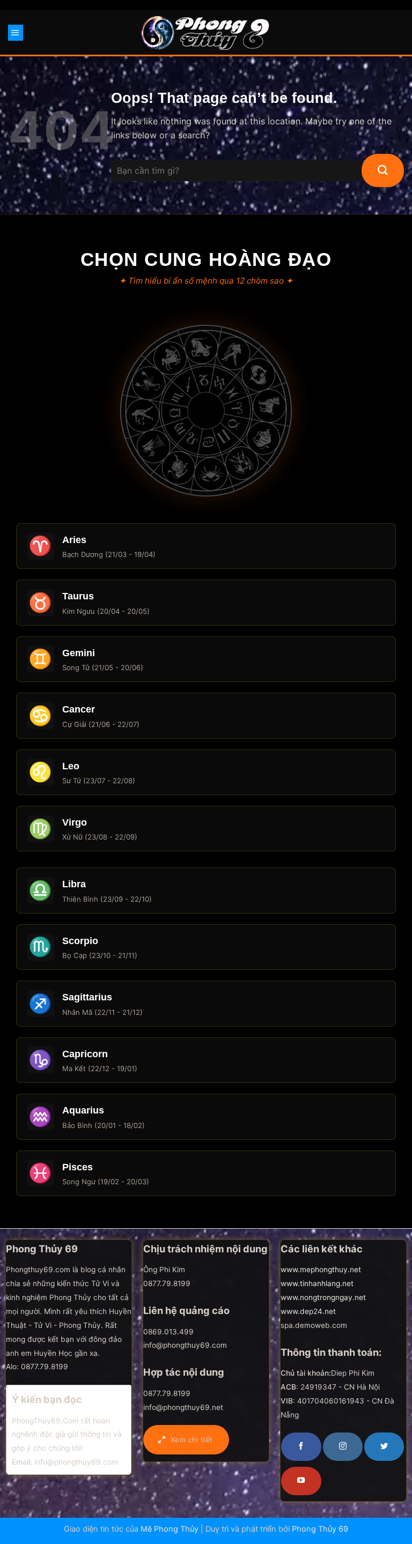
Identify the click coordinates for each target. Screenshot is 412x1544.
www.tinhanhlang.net (317, 1283)
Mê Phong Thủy (169, 1529)
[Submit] (383, 170)
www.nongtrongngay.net (323, 1297)
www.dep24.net (308, 1311)
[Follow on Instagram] (343, 1446)
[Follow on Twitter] (384, 1446)
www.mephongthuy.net (321, 1269)
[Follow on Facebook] (301, 1446)
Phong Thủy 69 (320, 1529)
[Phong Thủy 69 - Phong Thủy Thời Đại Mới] (206, 33)
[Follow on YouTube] (301, 1481)
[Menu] (15, 32)
